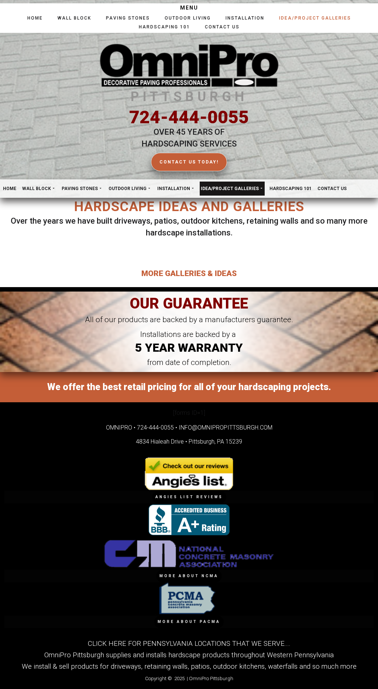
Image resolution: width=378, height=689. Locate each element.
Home (35, 18)
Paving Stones (128, 18)
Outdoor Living (188, 18)
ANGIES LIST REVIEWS (189, 497)
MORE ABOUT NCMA (189, 576)
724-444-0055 (189, 117)
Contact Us (222, 27)
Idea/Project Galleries (315, 18)
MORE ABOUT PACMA (189, 622)
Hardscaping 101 (164, 27)
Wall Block (74, 18)
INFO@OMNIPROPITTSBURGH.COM (225, 427)
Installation (245, 18)
